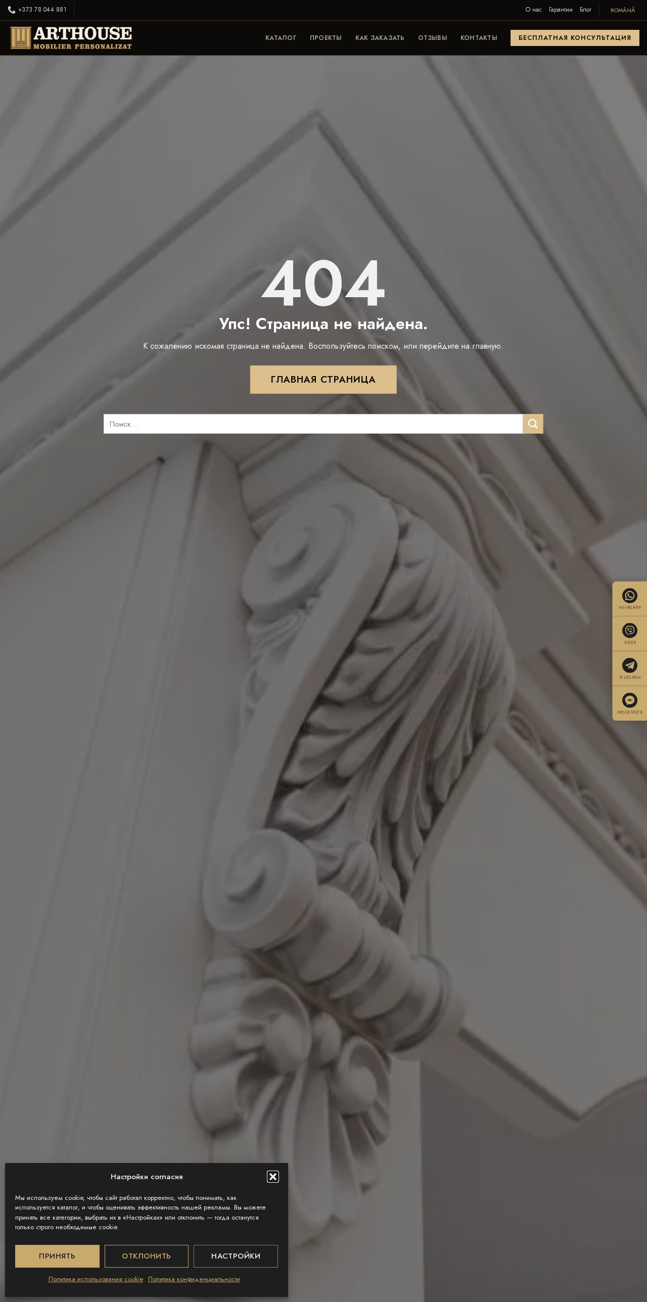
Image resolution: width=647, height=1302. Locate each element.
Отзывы (432, 37)
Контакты (478, 37)
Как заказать (380, 37)
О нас (534, 9)
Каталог (281, 37)
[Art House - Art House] (71, 38)
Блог (585, 9)
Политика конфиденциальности (194, 1279)
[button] (273, 1177)
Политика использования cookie (96, 1279)
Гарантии (561, 9)
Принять (57, 1256)
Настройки (235, 1256)
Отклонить (146, 1256)
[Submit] (533, 424)
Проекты (326, 37)
